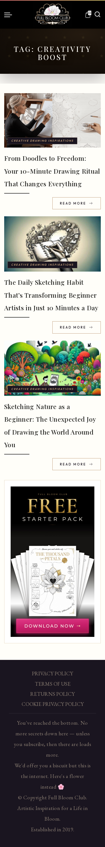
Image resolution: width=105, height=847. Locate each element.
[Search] (97, 15)
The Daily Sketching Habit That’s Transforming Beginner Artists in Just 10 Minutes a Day (51, 295)
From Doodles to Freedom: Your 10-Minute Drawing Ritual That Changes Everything (52, 171)
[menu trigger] (9, 15)
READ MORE (74, 203)
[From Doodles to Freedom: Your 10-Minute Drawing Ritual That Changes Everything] (52, 120)
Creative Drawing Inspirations (42, 141)
